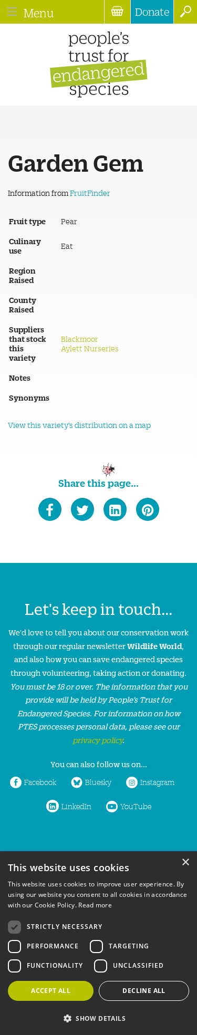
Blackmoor (79, 338)
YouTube (135, 806)
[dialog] (98, 943)
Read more (95, 905)
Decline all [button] (143, 990)
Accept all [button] (50, 990)
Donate (152, 11)
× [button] (185, 862)
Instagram (157, 782)
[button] (98, 1017)
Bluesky (98, 782)
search (185, 12)
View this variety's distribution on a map (79, 425)
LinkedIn (76, 806)
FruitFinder (90, 192)
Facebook (40, 782)
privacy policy (97, 740)
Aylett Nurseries (90, 348)
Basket (117, 12)
